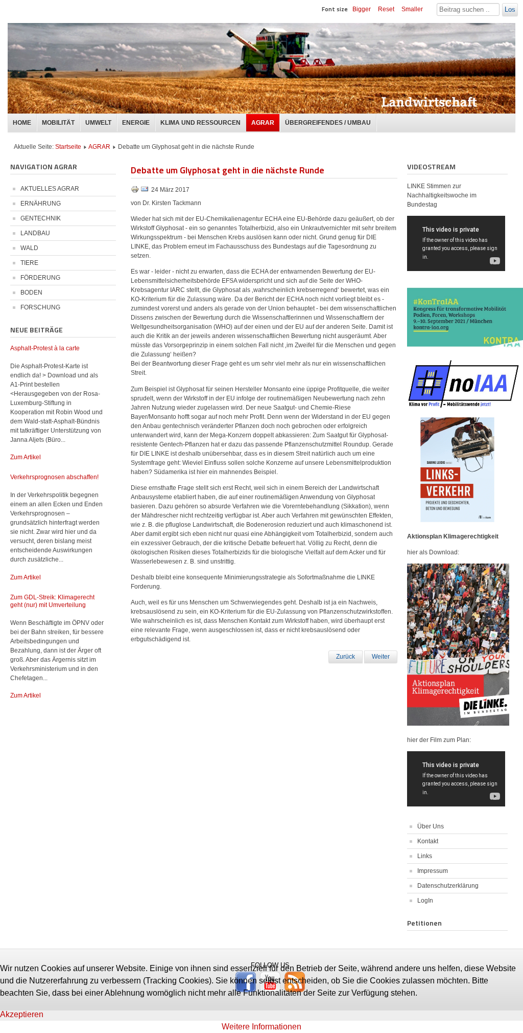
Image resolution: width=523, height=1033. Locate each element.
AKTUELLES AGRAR (49, 188)
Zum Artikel (25, 457)
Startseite (68, 146)
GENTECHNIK (40, 218)
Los (510, 9)
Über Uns (430, 826)
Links (424, 856)
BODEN (31, 292)
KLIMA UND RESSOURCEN (200, 122)
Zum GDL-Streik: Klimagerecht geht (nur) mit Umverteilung (52, 601)
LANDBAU (35, 233)
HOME (22, 122)
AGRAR (262, 122)
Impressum (432, 870)
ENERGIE (136, 122)
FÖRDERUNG (40, 277)
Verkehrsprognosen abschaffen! (54, 477)
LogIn (425, 900)
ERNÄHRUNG (40, 203)
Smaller (412, 9)
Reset (386, 9)
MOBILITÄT (58, 122)
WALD (29, 248)
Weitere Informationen (261, 1026)
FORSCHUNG (40, 307)
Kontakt (427, 841)
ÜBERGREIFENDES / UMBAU (328, 122)
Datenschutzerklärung (448, 885)
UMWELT (98, 122)
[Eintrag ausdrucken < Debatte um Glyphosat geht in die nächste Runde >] (135, 191)
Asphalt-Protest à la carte (45, 348)
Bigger (361, 9)
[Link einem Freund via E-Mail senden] (144, 191)
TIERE (29, 262)
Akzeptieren (21, 1014)
